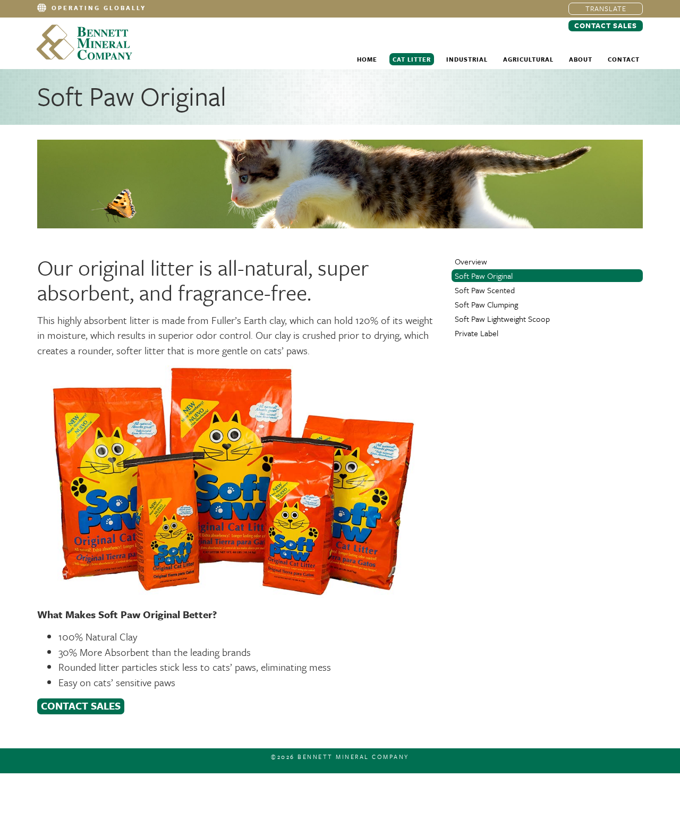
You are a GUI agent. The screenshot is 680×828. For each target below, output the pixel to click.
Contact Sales (605, 25)
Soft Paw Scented (485, 290)
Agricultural (528, 59)
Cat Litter (412, 59)
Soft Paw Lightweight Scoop (502, 319)
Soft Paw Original (484, 275)
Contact (624, 59)
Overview (471, 261)
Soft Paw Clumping (486, 304)
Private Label (476, 333)
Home (367, 59)
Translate (605, 8)
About (580, 59)
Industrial (467, 59)
